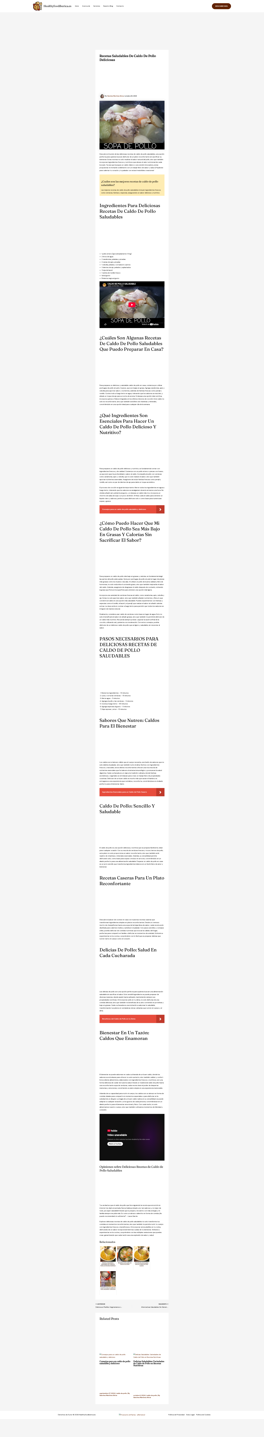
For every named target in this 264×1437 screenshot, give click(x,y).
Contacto (120, 6)
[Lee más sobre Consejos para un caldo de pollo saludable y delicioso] (115, 1356)
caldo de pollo (121, 1393)
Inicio (77, 6)
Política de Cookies (203, 1415)
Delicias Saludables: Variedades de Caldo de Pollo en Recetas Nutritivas (148, 1363)
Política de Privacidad (176, 1415)
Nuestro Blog (108, 6)
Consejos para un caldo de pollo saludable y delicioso (115, 1362)
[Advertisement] (132, 27)
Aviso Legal (190, 1415)
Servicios (96, 6)
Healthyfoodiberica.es (57, 6)
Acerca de (86, 6)
